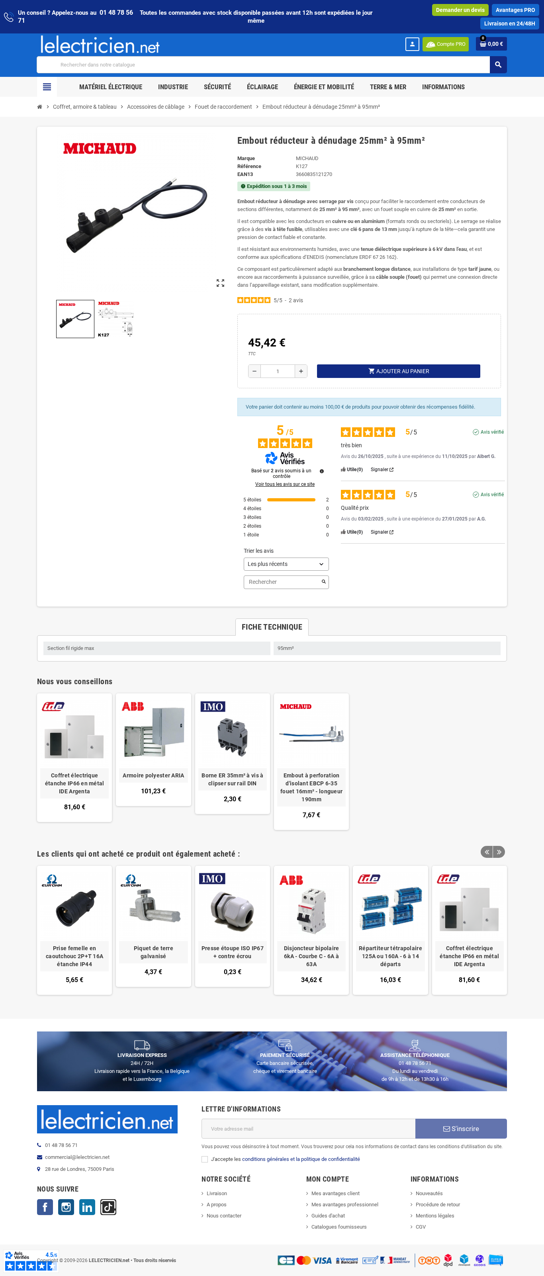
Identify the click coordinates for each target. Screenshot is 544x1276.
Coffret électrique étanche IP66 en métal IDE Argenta (74, 783)
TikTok (108, 1207)
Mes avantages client (335, 1193)
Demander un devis (460, 10)
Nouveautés (429, 1193)
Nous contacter (224, 1216)
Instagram (66, 1207)
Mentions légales (435, 1216)
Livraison (217, 1193)
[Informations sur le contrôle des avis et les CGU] (322, 471)
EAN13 (245, 174)
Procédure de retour (438, 1205)
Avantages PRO (515, 10)
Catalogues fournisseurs (339, 1227)
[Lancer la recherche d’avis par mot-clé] (324, 582)
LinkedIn (87, 1207)
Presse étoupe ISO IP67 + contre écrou (233, 952)
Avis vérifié (492, 432)
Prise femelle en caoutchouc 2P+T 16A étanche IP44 (74, 956)
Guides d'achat (328, 1216)
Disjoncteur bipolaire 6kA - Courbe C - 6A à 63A (311, 956)
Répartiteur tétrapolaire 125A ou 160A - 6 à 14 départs (390, 956)
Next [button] (499, 852)
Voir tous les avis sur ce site (285, 484)
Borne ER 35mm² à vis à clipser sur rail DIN (232, 779)
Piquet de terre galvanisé (153, 952)
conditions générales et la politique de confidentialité (301, 1159)
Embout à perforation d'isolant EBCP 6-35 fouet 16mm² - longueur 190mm (311, 787)
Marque (246, 158)
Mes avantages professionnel (344, 1205)
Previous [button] (487, 852)
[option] (74, 930)
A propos (217, 1205)
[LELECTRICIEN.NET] (100, 44)
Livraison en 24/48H (509, 23)
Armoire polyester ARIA (153, 775)
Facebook (45, 1207)
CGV (421, 1227)
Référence (249, 166)
